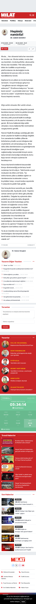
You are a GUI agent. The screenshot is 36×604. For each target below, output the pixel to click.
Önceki (5, 245)
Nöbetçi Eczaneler (9, 572)
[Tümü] (33, 338)
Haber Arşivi (24, 587)
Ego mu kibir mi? (9, 284)
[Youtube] (23, 565)
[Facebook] (13, 565)
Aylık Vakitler (6, 429)
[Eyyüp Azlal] (5, 362)
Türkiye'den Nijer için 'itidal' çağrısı (24, 512)
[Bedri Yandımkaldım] (5, 353)
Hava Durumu (25, 572)
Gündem (4, 21)
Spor (17, 535)
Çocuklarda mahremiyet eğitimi (14, 281)
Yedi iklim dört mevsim (18, 363)
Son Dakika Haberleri (9, 587)
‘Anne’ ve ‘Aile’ (8, 265)
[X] (16, 565)
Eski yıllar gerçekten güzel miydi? (15, 278)
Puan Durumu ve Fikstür (10, 583)
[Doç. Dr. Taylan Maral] (5, 344)
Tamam (23, 601)
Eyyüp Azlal (15, 360)
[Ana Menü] (33, 15)
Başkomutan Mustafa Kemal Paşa (22, 345)
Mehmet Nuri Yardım (18, 368)
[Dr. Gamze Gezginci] (5, 32)
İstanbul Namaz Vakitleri (7, 577)
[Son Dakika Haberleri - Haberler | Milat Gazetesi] (8, 15)
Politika (13, 21)
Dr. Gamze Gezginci (18, 38)
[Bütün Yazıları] (33, 261)
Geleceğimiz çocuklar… (11, 274)
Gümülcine (19, 526)
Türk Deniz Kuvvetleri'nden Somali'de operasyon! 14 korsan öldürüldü (24, 503)
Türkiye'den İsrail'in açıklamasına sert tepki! (24, 549)
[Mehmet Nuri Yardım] (5, 371)
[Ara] (30, 15)
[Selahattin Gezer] (5, 388)
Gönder (5, 327)
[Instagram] (19, 565)
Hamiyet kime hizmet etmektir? (21, 390)
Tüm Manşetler (25, 583)
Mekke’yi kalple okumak (19, 381)
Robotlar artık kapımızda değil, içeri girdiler (21, 354)
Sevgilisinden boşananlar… (12, 297)
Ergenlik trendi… (9, 288)
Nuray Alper (15, 378)
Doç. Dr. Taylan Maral (19, 343)
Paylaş (5, 48)
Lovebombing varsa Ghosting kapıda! (16, 291)
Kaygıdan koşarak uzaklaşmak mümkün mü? (18, 269)
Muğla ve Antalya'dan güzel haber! (23, 531)
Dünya (20, 21)
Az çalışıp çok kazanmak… (12, 300)
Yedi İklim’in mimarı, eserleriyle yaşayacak (21, 372)
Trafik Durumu (25, 576)
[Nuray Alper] (5, 379)
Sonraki (30, 245)
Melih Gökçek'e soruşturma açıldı (23, 521)
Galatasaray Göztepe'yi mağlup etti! (23, 540)
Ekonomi (28, 21)
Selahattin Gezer (17, 387)
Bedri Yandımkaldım (18, 351)
